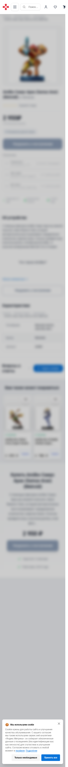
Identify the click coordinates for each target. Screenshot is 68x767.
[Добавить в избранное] (26, 399)
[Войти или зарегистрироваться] (46, 7)
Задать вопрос (50, 368)
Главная (6, 16)
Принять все (50, 757)
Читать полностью (13, 279)
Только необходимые (26, 757)
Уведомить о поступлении (33, 144)
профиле (20, 750)
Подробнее (31, 750)
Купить (25, 454)
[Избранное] (55, 7)
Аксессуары (39, 16)
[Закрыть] (59, 723)
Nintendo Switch (22, 16)
